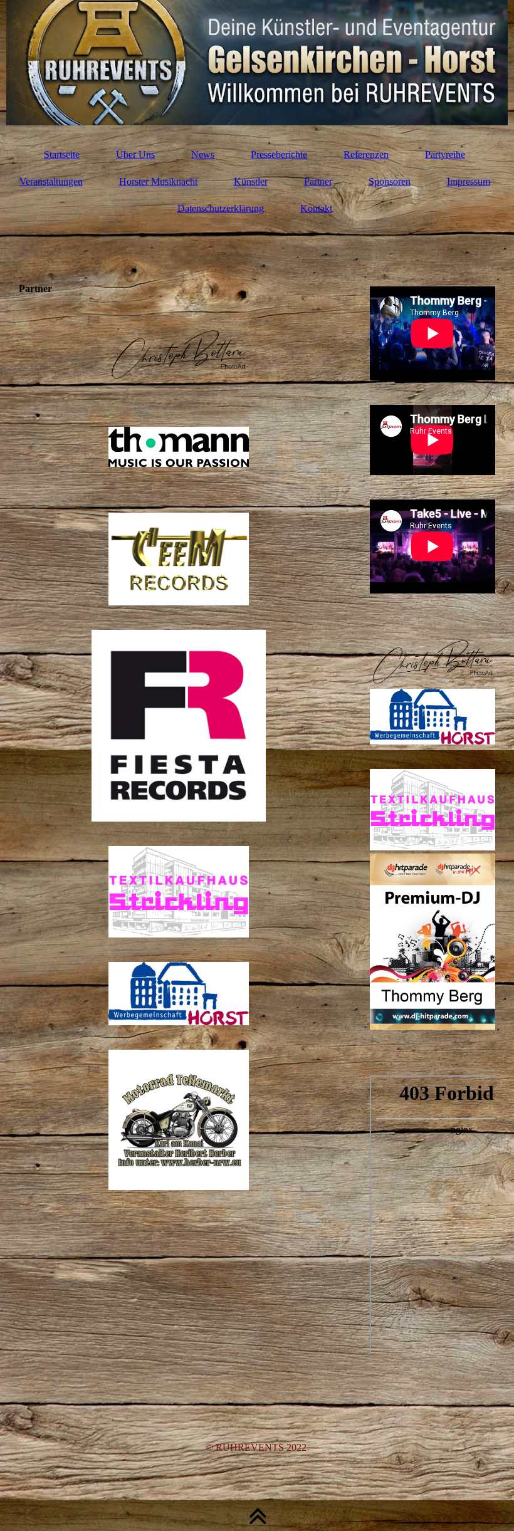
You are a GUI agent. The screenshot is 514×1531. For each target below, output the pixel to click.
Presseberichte (279, 154)
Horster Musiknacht (158, 181)
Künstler (251, 181)
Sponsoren (390, 181)
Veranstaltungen (51, 181)
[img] (257, 62)
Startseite (62, 154)
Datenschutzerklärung (220, 208)
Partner (318, 181)
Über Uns (135, 154)
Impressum (468, 181)
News (202, 154)
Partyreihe (445, 154)
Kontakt (316, 208)
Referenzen (366, 154)
